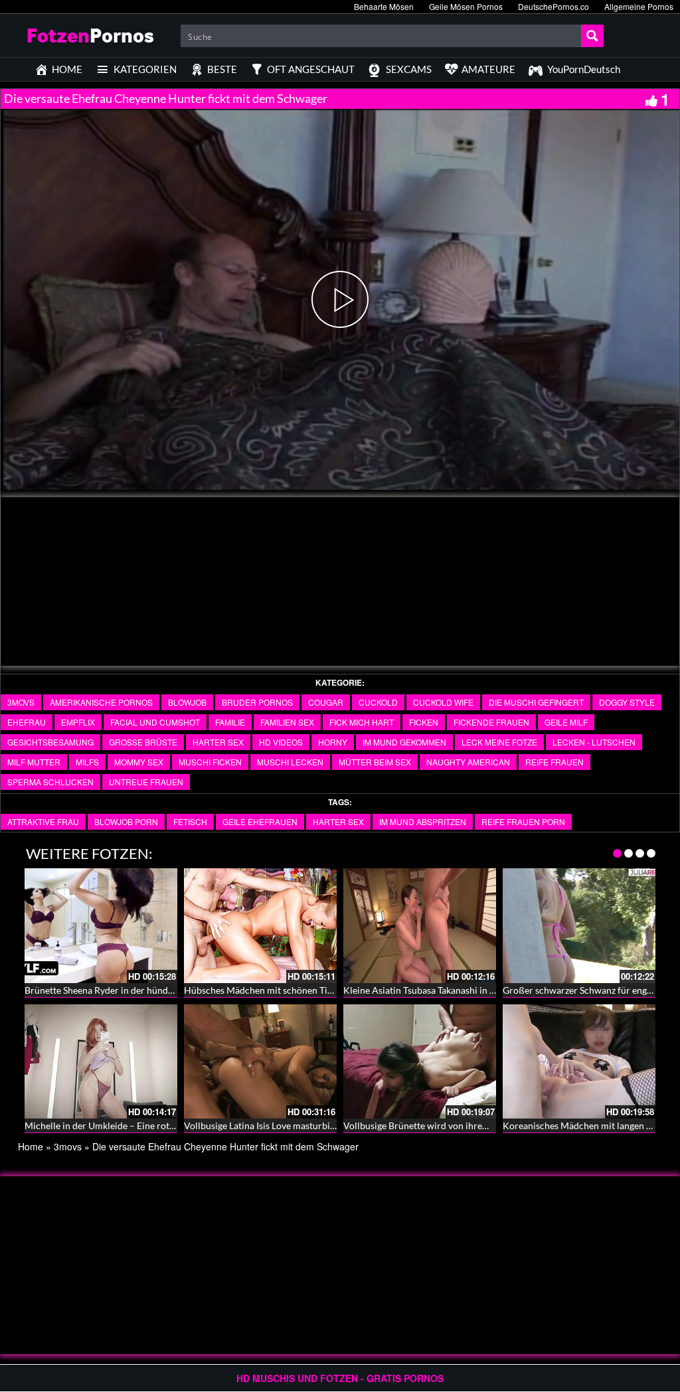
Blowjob (187, 702)
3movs (21, 702)
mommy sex (138, 761)
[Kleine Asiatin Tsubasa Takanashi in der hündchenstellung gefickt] (419, 925)
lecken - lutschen (594, 741)
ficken (423, 722)
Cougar (325, 702)
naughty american (468, 761)
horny (332, 741)
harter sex (218, 741)
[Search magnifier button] (592, 36)
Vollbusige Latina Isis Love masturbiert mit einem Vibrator (303, 1125)
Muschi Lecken (290, 761)
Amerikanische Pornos (101, 702)
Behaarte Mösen (384, 6)
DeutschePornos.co (553, 6)
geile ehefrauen (260, 821)
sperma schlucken (50, 781)
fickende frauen (491, 722)
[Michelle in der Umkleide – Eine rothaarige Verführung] (101, 1061)
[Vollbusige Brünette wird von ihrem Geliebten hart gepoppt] (419, 1061)
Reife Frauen (554, 761)
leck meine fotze (499, 741)
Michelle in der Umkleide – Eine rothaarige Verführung (137, 1125)
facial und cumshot (155, 722)
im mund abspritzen (422, 821)
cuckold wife (443, 702)
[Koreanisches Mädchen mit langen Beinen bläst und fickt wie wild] (579, 1061)
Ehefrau (26, 722)
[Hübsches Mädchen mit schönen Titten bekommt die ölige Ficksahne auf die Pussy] (260, 925)
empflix (78, 722)
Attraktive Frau (43, 821)
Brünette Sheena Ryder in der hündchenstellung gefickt (137, 990)
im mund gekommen (404, 741)
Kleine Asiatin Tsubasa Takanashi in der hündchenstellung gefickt (475, 990)
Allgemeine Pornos (638, 6)
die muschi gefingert (536, 702)
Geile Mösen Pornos (466, 6)
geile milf (566, 722)
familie (230, 722)
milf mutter (33, 761)
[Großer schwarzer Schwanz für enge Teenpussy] (579, 925)
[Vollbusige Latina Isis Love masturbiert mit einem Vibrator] (260, 1061)
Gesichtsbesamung (50, 741)
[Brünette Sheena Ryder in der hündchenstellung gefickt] (101, 925)
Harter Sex (338, 821)
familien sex (287, 722)
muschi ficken (210, 761)
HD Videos (281, 741)
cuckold (378, 702)
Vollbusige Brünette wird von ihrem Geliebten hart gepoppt (465, 1125)
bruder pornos (257, 702)
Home (30, 1146)
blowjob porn (126, 821)
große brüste (143, 741)
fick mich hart (361, 722)
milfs (87, 761)
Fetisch (190, 821)
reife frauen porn (523, 821)
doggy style (627, 702)
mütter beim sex (375, 761)
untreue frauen (146, 781)
